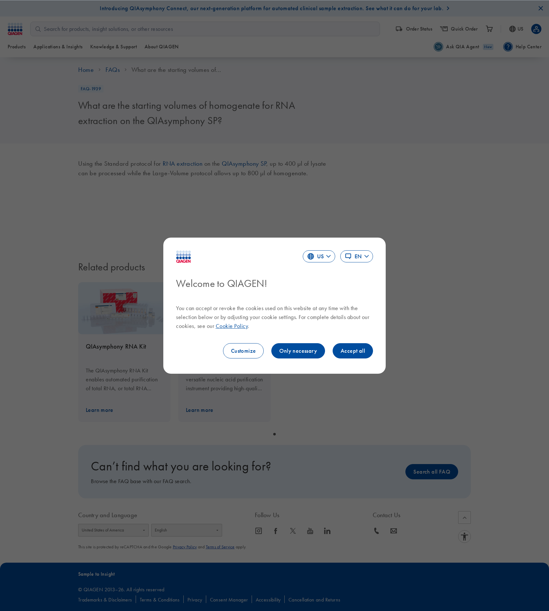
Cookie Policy (232, 326)
